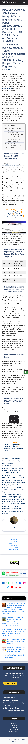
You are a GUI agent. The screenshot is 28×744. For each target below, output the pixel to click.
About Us (14, 539)
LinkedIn (8, 212)
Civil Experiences (14, 739)
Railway (11, 463)
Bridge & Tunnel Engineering (13, 459)
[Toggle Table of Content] (22, 126)
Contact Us (14, 541)
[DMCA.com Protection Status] (14, 564)
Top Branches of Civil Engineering (13, 703)
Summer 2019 (16, 471)
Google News (17, 212)
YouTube (20, 216)
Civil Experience (9, 2)
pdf (8, 463)
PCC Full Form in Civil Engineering (13, 711)
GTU (18, 461)
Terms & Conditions (14, 549)
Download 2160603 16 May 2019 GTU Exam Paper (13, 147)
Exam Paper (13, 461)
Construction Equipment (10, 700)
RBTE (9, 471)
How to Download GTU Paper (13, 143)
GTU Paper (21, 468)
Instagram (7, 216)
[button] (18, 2)
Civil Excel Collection (9, 697)
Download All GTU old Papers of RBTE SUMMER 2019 (13, 129)
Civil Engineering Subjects (11, 708)
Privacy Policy (14, 547)
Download (14, 417)
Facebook (17, 214)
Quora (14, 218)
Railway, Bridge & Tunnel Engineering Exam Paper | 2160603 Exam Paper (14, 139)
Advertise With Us (13, 543)
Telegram (10, 214)
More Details (11, 683)
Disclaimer (14, 545)
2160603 (6, 466)
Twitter (14, 216)
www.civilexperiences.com (10, 165)
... (14, 527)
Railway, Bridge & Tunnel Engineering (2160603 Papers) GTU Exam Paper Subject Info (15, 134)
